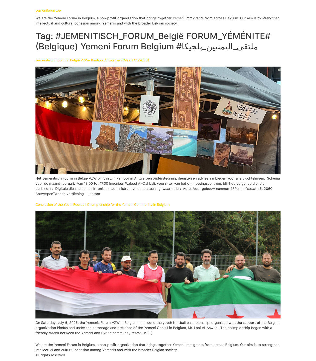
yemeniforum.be (48, 10)
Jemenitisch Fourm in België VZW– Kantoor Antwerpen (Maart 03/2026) (92, 60)
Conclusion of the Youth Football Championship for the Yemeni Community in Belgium (102, 204)
